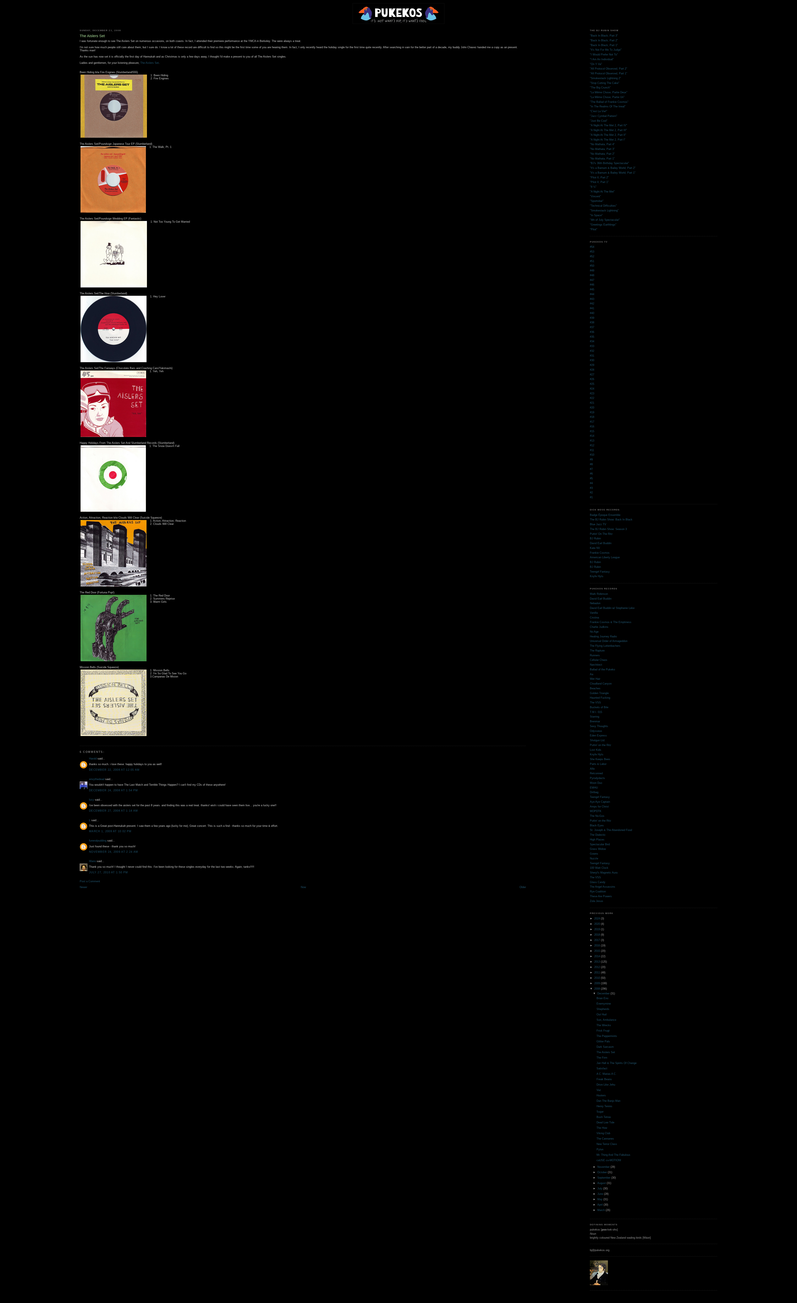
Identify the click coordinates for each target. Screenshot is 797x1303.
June (600, 1193)
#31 (592, 355)
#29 (592, 365)
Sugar (600, 1111)
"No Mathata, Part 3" (602, 149)
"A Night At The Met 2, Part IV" (608, 125)
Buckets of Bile (599, 707)
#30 (592, 360)
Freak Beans (604, 1079)
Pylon (600, 1149)
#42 (592, 303)
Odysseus (596, 730)
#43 (592, 299)
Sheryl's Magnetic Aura (603, 872)
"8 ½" (593, 186)
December (603, 993)
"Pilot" (593, 229)
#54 (592, 246)
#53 (592, 251)
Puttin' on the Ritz (600, 745)
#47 (592, 280)
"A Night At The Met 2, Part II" (608, 134)
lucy (91, 799)
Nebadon (595, 603)
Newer (83, 887)
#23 (592, 393)
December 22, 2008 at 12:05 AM (114, 769)
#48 (592, 275)
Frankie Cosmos (600, 552)
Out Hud (601, 1014)
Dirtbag (594, 792)
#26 (592, 379)
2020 (597, 923)
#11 (592, 450)
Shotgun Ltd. (597, 740)
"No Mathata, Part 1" (602, 158)
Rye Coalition (598, 891)
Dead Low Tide (605, 1122)
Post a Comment (90, 881)
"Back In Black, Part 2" (604, 40)
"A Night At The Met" (602, 191)
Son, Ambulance (606, 1019)
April (600, 1204)
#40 (592, 313)
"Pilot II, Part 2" (599, 177)
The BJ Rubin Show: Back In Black (611, 519)
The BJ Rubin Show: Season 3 (608, 529)
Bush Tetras (604, 1117)
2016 (597, 945)
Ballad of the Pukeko (602, 669)
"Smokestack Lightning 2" (605, 78)
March (601, 1210)
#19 (592, 412)
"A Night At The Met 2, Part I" (607, 139)
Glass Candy (597, 882)
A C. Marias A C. (606, 1073)
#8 (591, 464)
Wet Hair (595, 678)
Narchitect (596, 664)
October (602, 1172)
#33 (592, 346)
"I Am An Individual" (602, 59)
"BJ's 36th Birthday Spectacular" (609, 163)
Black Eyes (597, 825)
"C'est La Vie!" (598, 111)
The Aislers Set (149, 62)
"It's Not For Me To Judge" (606, 49)
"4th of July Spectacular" (605, 219)
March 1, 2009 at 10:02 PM (110, 831)
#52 (592, 256)
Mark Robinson (599, 593)
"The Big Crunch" (600, 87)
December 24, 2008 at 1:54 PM (113, 790)
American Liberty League (605, 557)
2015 (597, 950)
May (600, 1199)
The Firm (602, 1057)
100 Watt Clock (599, 867)
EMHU (594, 787)
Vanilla (594, 612)
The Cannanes (605, 1138)
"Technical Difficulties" (603, 205)
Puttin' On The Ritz (601, 533)
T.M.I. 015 (596, 712)
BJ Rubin (595, 538)
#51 (592, 261)
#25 (592, 383)
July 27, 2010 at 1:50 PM (108, 872)
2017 (597, 940)
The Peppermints (607, 1036)
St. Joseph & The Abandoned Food (611, 830)
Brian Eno (602, 998)
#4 (591, 483)
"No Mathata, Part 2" (602, 153)
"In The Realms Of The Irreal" (608, 106)
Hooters (601, 1095)
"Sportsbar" (597, 200)
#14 (592, 435)
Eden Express (598, 735)
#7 (591, 469)
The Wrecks (604, 1025)
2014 (597, 956)
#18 (592, 416)
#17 (592, 421)
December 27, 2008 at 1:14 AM (113, 810)
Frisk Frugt (603, 1030)
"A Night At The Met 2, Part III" (608, 130)
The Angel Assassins (602, 886)
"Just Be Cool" (599, 120)
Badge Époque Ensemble (605, 515)
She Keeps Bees (600, 759)
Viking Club (603, 1133)
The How (602, 1127)
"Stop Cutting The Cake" (604, 83)
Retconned (596, 773)
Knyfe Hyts (596, 576)
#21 (592, 402)
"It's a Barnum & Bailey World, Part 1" (613, 172)
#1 (591, 497)
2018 (597, 934)
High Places (597, 839)
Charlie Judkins (599, 626)
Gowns (594, 853)
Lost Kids (595, 749)
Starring (594, 716)
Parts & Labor (598, 764)
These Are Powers (601, 896)
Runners (595, 655)
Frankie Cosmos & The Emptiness (610, 622)
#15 (592, 431)
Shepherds (603, 1009)
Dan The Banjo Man (608, 1100)
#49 (592, 270)
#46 (592, 284)
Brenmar (595, 721)
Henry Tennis (604, 1106)
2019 (597, 929)
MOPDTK (595, 811)
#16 (592, 426)
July (600, 1188)
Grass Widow (598, 848)
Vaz (599, 1090)
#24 (592, 388)
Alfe (592, 768)
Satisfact (602, 1068)
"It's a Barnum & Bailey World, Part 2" (613, 167)
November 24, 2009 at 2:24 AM (113, 851)
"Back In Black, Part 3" (604, 35)
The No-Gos (597, 815)
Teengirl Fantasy (600, 571)
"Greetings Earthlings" (603, 224)
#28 (592, 369)
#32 (592, 350)
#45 (592, 289)
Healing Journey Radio (603, 636)
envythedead (96, 779)
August (602, 1183)
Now (303, 887)
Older (523, 887)
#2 (591, 492)
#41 (592, 308)
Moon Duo (596, 782)
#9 (591, 459)
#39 (592, 317)
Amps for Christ (599, 806)
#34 (592, 341)
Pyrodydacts (597, 778)
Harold (93, 758)
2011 (597, 972)
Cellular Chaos (598, 659)
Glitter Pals (603, 1041)
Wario (92, 861)
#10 (592, 454)
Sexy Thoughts (599, 726)
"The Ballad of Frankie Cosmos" (609, 101)
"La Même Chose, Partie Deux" (608, 92)
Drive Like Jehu (606, 1084)
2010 (597, 977)
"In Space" (596, 215)
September (604, 1177)
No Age (594, 631)
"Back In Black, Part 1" (604, 45)
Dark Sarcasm (605, 1046)
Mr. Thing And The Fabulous (613, 1154)
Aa (591, 674)
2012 (597, 967)
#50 (592, 265)
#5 (591, 478)
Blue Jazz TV (598, 524)
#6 (591, 473)
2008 (597, 988)
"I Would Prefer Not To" (604, 54)
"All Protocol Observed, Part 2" (608, 68)
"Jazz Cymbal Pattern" (603, 116)
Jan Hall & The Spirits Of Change (617, 1063)
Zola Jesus (596, 901)
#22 (592, 398)
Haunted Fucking (600, 697)
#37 (592, 327)
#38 (592, 322)
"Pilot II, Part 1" (599, 182)
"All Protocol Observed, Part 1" (608, 73)
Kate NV (595, 548)
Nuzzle (594, 858)
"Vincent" (595, 196)
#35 (592, 336)
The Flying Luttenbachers (605, 645)
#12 (592, 445)
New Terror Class (607, 1144)
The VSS (595, 702)
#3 (591, 488)
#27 (592, 374)
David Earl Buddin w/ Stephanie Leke (612, 608)
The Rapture (597, 650)
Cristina (594, 617)
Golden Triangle (599, 693)
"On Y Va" (596, 64)
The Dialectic (598, 834)
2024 (597, 918)
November (603, 1166)
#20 (592, 407)
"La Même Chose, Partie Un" (607, 97)
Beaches (595, 688)
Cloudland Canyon (601, 683)
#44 (592, 294)
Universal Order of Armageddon (608, 641)
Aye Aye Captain (600, 801)
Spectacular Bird (600, 844)
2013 (597, 961)
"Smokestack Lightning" (604, 210)
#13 (592, 440)
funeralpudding (97, 840)
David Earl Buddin (600, 543)
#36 (592, 332)
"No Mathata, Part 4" (602, 144)
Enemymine (604, 1003)
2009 (597, 983)
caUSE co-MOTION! (609, 1160)
